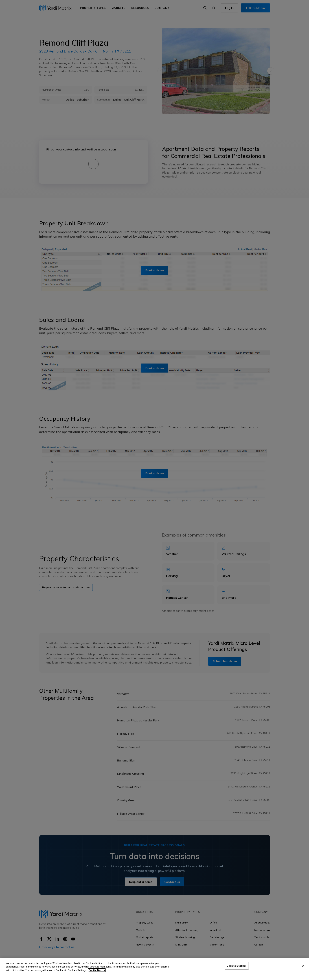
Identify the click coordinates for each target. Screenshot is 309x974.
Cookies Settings (237, 965)
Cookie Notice (97, 970)
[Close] (303, 966)
